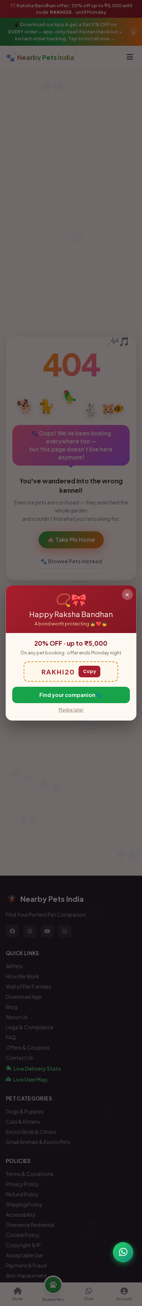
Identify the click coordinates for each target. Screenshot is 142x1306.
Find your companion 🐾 (70, 694)
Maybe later (71, 710)
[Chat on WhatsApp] (123, 1252)
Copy (89, 671)
